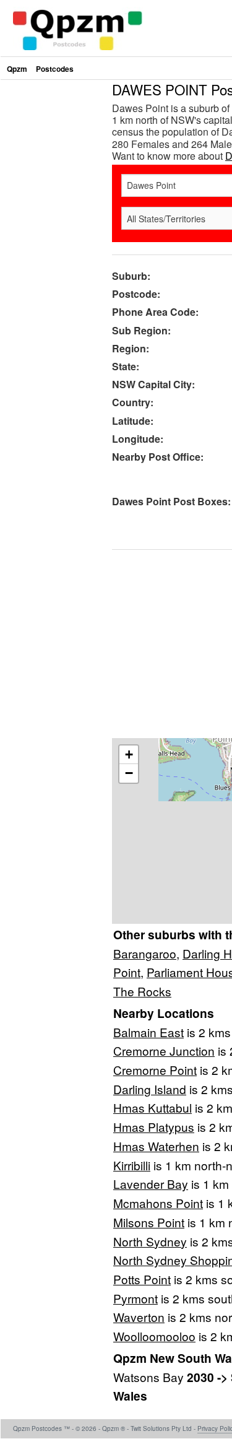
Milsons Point (148, 1222)
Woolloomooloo (154, 1336)
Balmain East (148, 1032)
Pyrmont (135, 1298)
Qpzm (17, 68)
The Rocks (142, 991)
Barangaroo (144, 953)
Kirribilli (131, 1165)
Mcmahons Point (158, 1202)
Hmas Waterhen (156, 1145)
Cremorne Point (155, 1069)
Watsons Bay (150, 1376)
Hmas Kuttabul (152, 1107)
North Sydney (150, 1241)
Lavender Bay (150, 1183)
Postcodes (55, 68)
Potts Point (142, 1279)
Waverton (139, 1316)
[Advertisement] (116, 198)
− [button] (129, 773)
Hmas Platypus (153, 1126)
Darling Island (149, 1088)
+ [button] (129, 754)
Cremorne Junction (164, 1050)
